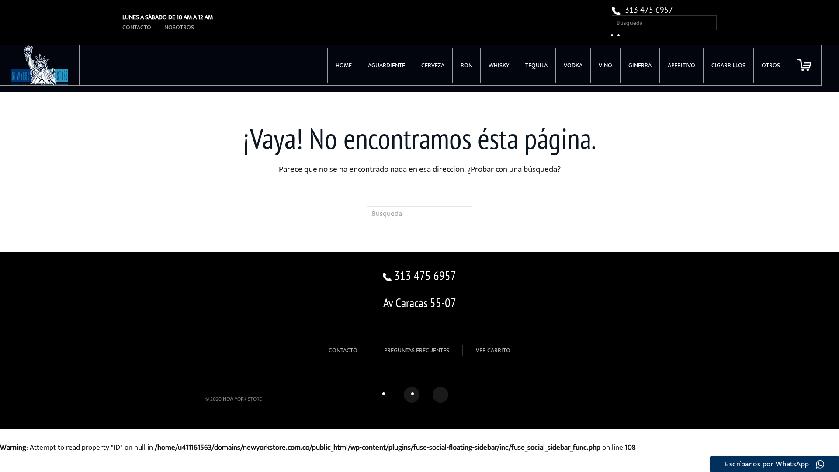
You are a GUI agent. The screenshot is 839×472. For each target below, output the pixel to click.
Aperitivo (681, 65)
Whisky (499, 65)
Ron (466, 65)
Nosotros (179, 27)
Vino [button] (605, 65)
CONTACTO (343, 350)
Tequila (536, 65)
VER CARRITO (493, 350)
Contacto (136, 27)
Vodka (573, 65)
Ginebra (640, 65)
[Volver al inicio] (40, 65)
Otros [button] (771, 65)
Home (344, 65)
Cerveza (432, 65)
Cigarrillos (728, 65)
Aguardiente (386, 65)
